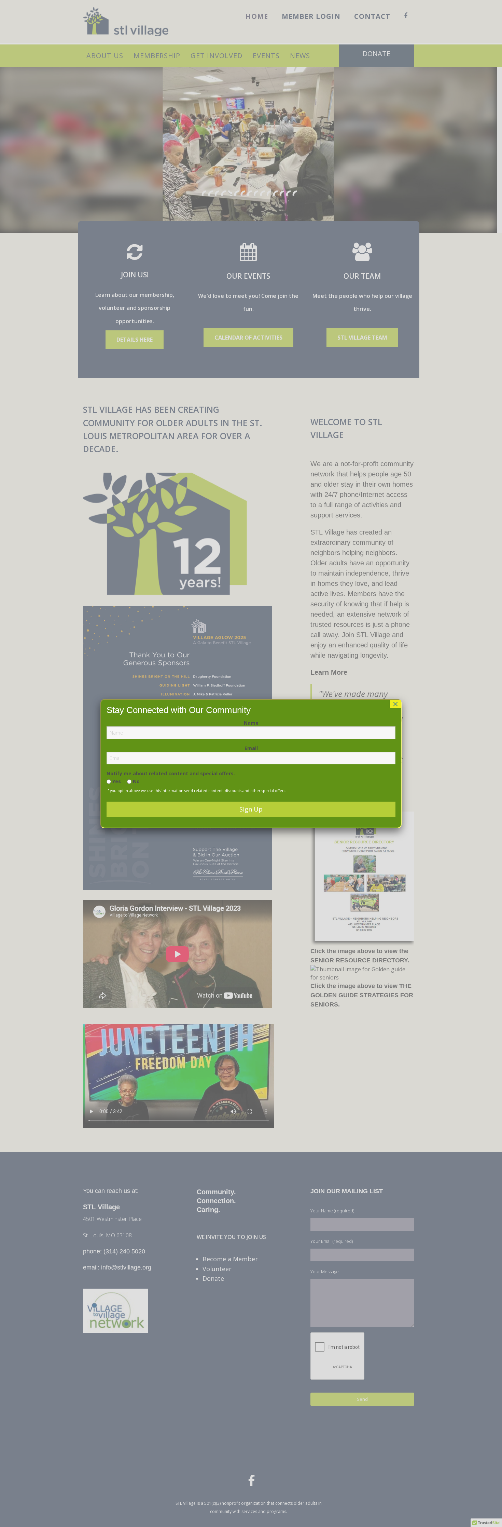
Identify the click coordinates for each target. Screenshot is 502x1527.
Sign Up (251, 809)
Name (251, 723)
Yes (116, 781)
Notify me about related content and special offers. (171, 773)
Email (251, 748)
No (135, 781)
